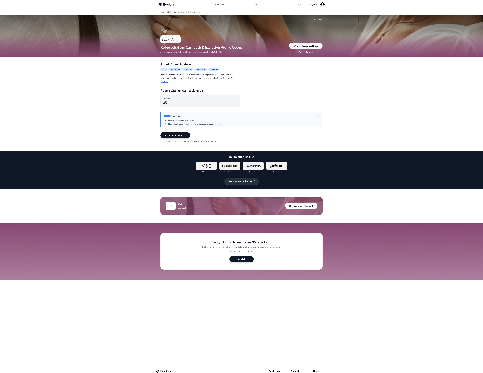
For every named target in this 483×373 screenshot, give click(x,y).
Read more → (166, 82)
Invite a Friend (241, 259)
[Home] (163, 12)
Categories (312, 4)
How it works (317, 20)
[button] (242, 115)
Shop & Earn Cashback (307, 46)
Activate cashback (177, 135)
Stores (300, 4)
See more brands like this (239, 181)
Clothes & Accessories (176, 12)
